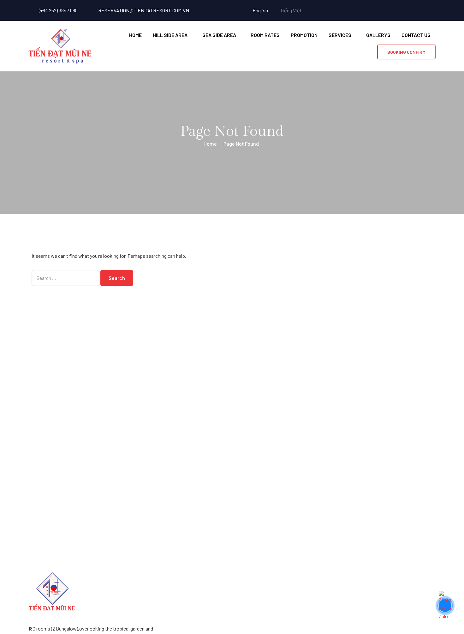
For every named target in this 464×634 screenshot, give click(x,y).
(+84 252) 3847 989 (58, 10)
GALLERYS (378, 35)
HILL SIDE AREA (170, 35)
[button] (406, 52)
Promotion (304, 35)
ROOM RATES (265, 35)
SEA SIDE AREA (219, 35)
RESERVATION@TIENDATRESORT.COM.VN (143, 10)
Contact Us (416, 35)
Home (135, 35)
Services (340, 35)
